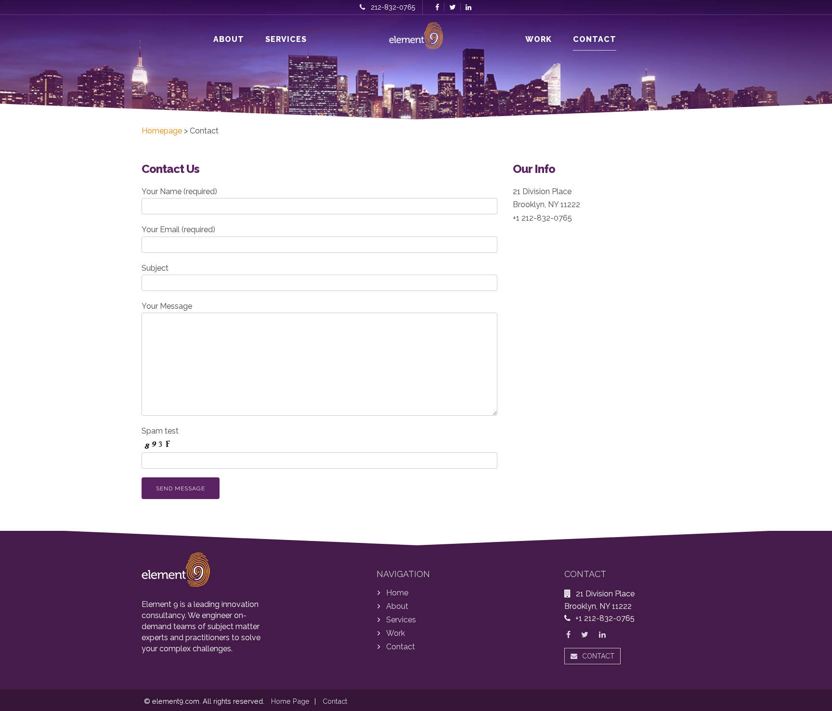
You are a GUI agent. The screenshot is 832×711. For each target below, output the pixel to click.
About (228, 39)
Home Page (290, 701)
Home (397, 592)
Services (286, 39)
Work (538, 39)
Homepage (162, 130)
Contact (594, 39)
